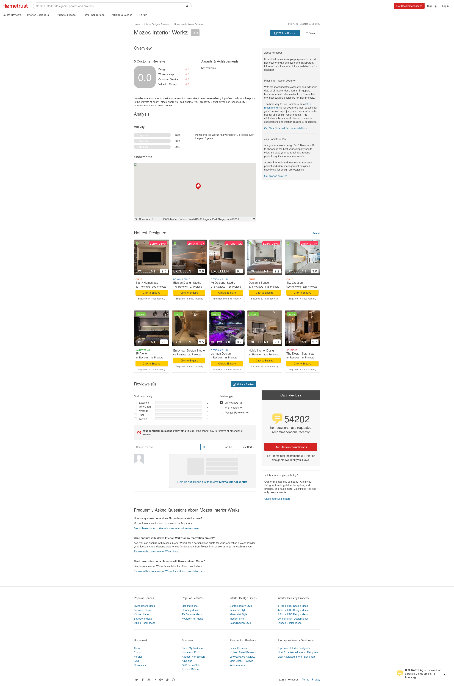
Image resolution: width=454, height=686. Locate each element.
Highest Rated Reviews (243, 652)
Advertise (187, 661)
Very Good (145, 406)
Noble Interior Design (262, 350)
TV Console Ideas (192, 614)
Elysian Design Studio (187, 282)
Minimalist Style (238, 614)
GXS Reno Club (191, 665)
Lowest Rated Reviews (242, 656)
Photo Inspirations (93, 15)
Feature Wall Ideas (192, 618)
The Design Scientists (300, 353)
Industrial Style (238, 610)
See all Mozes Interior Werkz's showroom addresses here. (166, 528)
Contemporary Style (241, 605)
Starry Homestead (146, 282)
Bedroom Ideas (142, 610)
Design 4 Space (259, 282)
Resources (140, 665)
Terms (305, 679)
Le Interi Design (221, 353)
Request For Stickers (193, 656)
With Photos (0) (234, 407)
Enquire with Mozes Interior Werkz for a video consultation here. (170, 571)
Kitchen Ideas (141, 614)
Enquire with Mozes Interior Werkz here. (156, 551)
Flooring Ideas (190, 610)
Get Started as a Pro (275, 176)
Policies (138, 656)
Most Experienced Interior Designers (298, 652)
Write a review (238, 665)
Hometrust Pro (190, 652)
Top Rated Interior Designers (294, 648)
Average (143, 410)
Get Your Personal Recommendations (285, 128)
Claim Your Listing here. (277, 498)
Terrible (143, 419)
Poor (141, 415)
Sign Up (432, 6)
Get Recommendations (409, 6)
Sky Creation (294, 282)
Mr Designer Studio (223, 282)
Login (445, 6)
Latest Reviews (12, 15)
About (137, 648)
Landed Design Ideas (289, 623)
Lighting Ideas (190, 605)
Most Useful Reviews (241, 661)
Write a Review (286, 33)
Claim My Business (192, 648)
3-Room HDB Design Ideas (293, 605)
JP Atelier (141, 353)
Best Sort (247, 447)
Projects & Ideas (66, 15)
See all (316, 233)
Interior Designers (38, 15)
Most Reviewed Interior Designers (296, 656)
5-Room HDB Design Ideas (293, 614)
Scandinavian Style (240, 623)
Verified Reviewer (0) (237, 412)
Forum (143, 15)
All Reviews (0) (233, 402)
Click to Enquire (151, 292)
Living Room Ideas (144, 605)
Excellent (144, 402)
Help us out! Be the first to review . (212, 482)
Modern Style (237, 618)
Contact (138, 652)
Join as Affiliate (190, 669)
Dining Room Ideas (144, 623)
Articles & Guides (122, 15)
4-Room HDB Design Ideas (293, 610)
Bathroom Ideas (143, 618)
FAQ (136, 661)
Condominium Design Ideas (293, 618)
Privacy (316, 679)
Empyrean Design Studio (189, 350)
